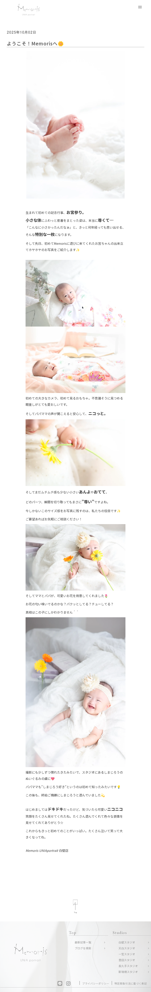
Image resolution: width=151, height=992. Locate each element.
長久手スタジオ (128, 966)
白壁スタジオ (127, 942)
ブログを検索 (83, 948)
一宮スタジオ (127, 954)
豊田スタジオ (127, 960)
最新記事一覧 (83, 942)
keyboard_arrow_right (104, 942)
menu (140, 7)
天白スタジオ (127, 948)
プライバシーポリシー (95, 983)
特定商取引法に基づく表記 (130, 983)
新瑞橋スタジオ (128, 972)
